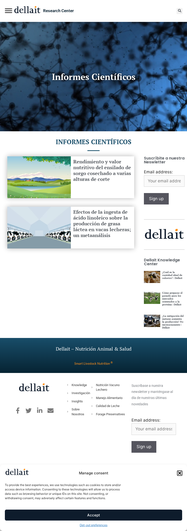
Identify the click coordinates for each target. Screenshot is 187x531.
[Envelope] (50, 410)
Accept (93, 515)
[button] (179, 473)
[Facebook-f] (17, 410)
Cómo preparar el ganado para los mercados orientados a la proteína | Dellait (172, 298)
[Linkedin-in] (39, 410)
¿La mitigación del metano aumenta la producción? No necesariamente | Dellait (173, 321)
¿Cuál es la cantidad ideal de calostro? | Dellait (172, 275)
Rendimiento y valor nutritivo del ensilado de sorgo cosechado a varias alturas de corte (102, 170)
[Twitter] (28, 410)
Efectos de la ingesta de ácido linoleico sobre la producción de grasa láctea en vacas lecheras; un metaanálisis (102, 224)
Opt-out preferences (93, 525)
